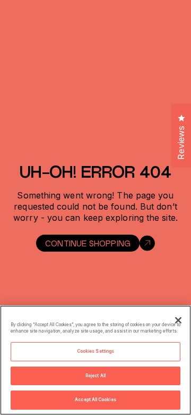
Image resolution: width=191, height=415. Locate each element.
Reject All (95, 375)
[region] (95, 360)
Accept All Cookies (95, 399)
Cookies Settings (95, 351)
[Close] (178, 320)
